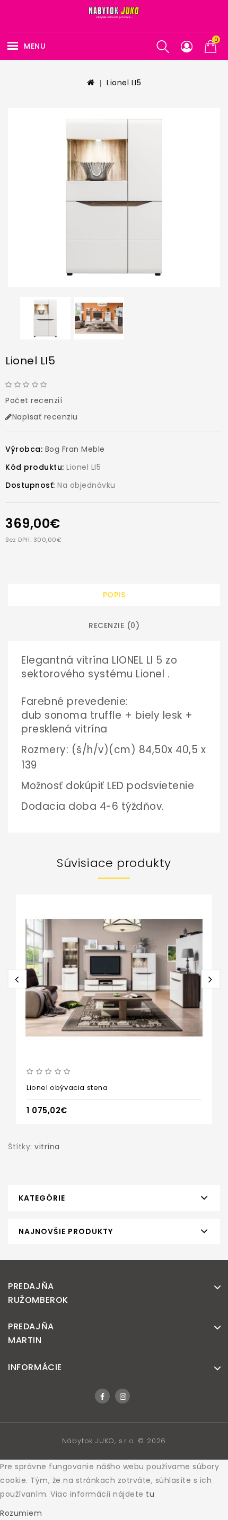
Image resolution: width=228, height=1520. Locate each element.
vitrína (47, 1146)
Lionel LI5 (124, 82)
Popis (114, 594)
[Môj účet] (187, 46)
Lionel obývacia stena (67, 1088)
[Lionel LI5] (114, 197)
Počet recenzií (33, 400)
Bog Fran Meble (75, 449)
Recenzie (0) (114, 625)
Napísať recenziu (45, 417)
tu (150, 1494)
